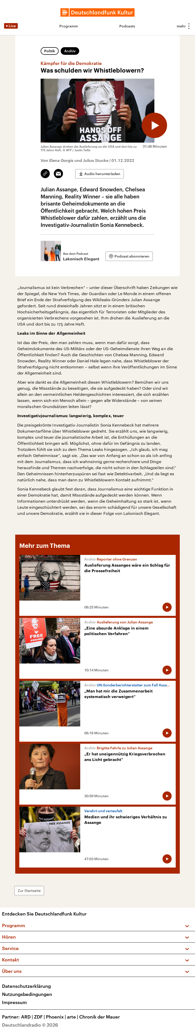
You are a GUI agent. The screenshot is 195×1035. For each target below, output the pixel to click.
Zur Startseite (29, 890)
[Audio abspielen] (154, 125)
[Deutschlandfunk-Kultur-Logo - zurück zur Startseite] (97, 12)
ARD (27, 1017)
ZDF (39, 1017)
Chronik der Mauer (99, 1017)
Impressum (14, 1002)
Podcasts (127, 26)
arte (72, 1017)
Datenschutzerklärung (26, 986)
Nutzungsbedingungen (27, 994)
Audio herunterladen (102, 174)
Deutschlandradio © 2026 (30, 1025)
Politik (49, 51)
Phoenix (56, 1017)
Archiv (70, 51)
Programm (68, 26)
